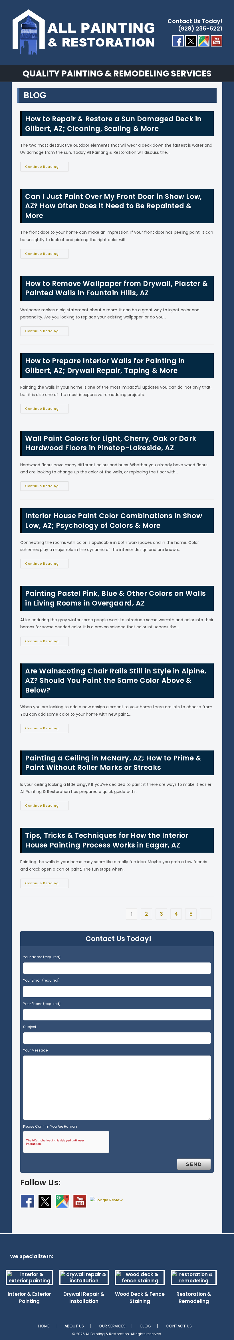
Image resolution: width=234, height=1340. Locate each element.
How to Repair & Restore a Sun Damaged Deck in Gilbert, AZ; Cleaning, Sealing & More (113, 123)
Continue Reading (47, 167)
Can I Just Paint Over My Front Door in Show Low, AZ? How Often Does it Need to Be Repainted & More (113, 206)
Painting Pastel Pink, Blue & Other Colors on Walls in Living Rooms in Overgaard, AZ (115, 598)
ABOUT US (74, 1326)
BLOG (145, 1326)
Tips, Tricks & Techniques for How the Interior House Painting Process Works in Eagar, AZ (107, 840)
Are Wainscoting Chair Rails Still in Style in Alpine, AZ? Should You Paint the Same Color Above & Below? (115, 680)
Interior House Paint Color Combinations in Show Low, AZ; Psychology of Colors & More (113, 520)
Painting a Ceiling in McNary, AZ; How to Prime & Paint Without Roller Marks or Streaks (113, 762)
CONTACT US (179, 1326)
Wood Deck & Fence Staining (140, 1298)
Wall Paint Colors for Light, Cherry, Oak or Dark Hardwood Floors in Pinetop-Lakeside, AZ (110, 443)
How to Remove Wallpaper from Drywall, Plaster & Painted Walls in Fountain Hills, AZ (116, 288)
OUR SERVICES (112, 1326)
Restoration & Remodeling (193, 1298)
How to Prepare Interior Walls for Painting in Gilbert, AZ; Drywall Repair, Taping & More (105, 365)
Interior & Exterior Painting (29, 1298)
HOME (44, 1326)
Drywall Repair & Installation (83, 1298)
